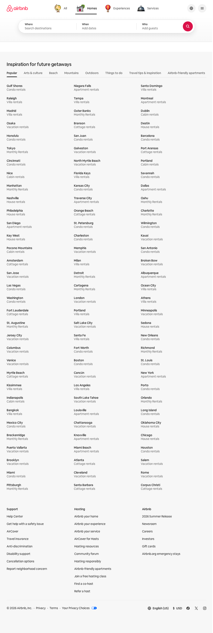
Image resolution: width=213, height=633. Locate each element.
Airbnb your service (87, 531)
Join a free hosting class (90, 576)
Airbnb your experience (89, 524)
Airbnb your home (86, 516)
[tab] (61, 8)
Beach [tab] (53, 73)
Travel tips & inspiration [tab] (145, 73)
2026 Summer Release (157, 516)
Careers (147, 531)
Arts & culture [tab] (33, 73)
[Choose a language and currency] (191, 8)
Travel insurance (17, 539)
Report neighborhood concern (27, 569)
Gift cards (149, 546)
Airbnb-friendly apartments (92, 569)
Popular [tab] (12, 73)
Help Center (15, 516)
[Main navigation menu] (202, 8)
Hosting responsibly (87, 561)
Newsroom (149, 524)
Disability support (18, 554)
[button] (106, 26)
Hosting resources (86, 546)
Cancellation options (20, 561)
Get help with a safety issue (25, 524)
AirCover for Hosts (86, 539)
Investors (148, 539)
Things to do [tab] (114, 73)
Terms (54, 608)
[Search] (188, 26)
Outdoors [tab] (92, 73)
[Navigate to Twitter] (196, 608)
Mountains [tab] (71, 73)
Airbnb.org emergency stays (161, 554)
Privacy (41, 608)
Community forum (86, 554)
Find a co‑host (83, 584)
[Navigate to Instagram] (204, 608)
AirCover (12, 531)
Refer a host (82, 591)
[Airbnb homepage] (17, 8)
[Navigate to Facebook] (188, 608)
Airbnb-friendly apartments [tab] (186, 73)
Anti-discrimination (19, 546)
